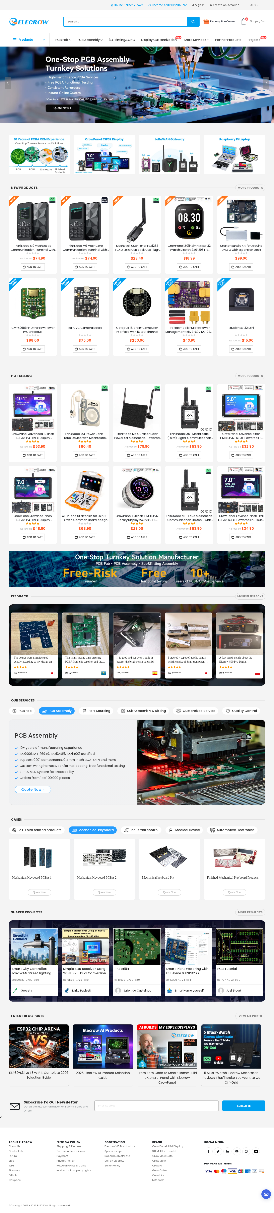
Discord (256, 1151)
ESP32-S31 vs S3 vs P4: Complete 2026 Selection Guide (38, 1075)
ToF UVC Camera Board (84, 328)
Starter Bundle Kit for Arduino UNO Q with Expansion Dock (241, 248)
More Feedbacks (250, 596)
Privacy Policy (65, 1161)
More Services (195, 40)
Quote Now (39, 892)
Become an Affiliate (117, 1156)
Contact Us (16, 1151)
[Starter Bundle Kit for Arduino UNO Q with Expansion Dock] (241, 220)
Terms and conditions (71, 1151)
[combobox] (131, 21)
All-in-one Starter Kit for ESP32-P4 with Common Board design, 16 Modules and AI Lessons (85, 518)
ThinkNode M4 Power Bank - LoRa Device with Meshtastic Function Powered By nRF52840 (85, 436)
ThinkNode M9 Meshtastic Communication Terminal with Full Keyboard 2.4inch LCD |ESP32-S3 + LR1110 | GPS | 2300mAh (33, 248)
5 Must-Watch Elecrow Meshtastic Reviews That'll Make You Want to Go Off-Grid (231, 1078)
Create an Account (226, 5)
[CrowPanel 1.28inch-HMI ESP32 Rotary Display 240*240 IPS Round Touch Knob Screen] (137, 490)
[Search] (193, 21)
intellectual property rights (74, 1170)
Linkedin (227, 1151)
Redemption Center (222, 21)
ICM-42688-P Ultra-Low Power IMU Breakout (33, 330)
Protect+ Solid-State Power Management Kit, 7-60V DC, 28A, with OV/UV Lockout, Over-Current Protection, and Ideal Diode (189, 330)
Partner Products (228, 40)
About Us (14, 1146)
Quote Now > (33, 789)
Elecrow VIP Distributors (120, 1146)
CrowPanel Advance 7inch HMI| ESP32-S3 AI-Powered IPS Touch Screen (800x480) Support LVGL (241, 518)
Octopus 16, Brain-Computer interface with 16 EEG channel (137, 330)
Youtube (237, 1151)
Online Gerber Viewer (128, 5)
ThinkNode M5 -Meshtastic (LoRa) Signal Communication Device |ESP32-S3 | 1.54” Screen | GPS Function (189, 436)
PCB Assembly (88, 40)
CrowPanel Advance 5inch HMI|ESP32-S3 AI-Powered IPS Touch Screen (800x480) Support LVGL (241, 436)
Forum (13, 1156)
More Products (250, 188)
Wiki (11, 1165)
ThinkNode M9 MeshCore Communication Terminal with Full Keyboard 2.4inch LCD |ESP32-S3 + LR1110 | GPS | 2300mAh (85, 248)
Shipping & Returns (69, 1146)
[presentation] (8, 83)
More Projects (250, 912)
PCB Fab (61, 40)
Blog (11, 1161)
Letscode (158, 1180)
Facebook (209, 1151)
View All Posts (250, 1016)
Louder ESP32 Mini (241, 328)
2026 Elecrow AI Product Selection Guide (103, 1075)
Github (13, 1175)
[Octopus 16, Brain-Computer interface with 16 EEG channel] (137, 302)
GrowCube (159, 1170)
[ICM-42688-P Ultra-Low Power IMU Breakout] (33, 302)
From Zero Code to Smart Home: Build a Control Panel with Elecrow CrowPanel (167, 1078)
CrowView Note (162, 1156)
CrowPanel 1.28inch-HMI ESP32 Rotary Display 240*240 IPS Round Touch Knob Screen (137, 518)
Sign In (200, 5)
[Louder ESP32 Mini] (241, 302)
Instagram (246, 1151)
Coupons (15, 1180)
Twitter (218, 1151)
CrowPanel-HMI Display (167, 1146)
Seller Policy (112, 1165)
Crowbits (158, 1175)
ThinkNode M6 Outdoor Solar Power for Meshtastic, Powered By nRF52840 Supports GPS (137, 436)
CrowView (159, 1161)
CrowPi (156, 1165)
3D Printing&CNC (122, 40)
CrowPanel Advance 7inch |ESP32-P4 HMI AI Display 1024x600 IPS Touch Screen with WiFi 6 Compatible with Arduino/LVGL (33, 518)
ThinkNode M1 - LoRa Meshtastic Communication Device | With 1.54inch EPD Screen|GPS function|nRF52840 (189, 518)
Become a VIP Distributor (169, 5)
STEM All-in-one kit (164, 1151)
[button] (130, 116)
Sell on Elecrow (114, 1161)
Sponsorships (114, 1151)
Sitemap (14, 1170)
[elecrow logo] (23, 21)
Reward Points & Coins (71, 1165)
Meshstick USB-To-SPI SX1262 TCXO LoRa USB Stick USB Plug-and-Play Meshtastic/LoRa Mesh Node (137, 248)
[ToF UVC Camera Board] (85, 302)
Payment (62, 1156)
